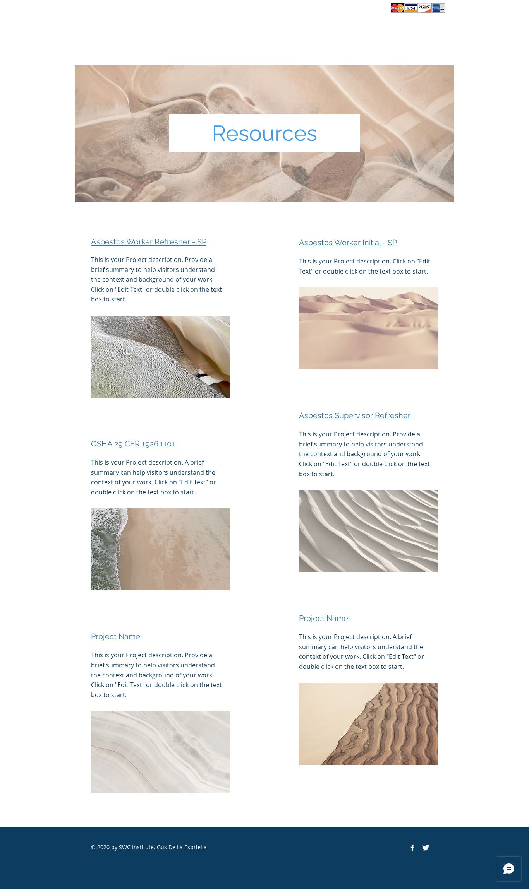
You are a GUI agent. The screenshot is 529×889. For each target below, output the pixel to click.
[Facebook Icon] (412, 847)
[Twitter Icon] (425, 847)
